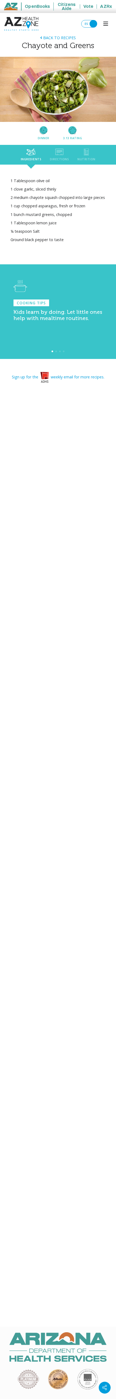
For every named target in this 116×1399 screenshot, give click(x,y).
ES (87, 24)
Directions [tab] (59, 159)
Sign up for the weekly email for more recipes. (58, 376)
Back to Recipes (59, 37)
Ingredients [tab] (31, 159)
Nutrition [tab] (86, 159)
